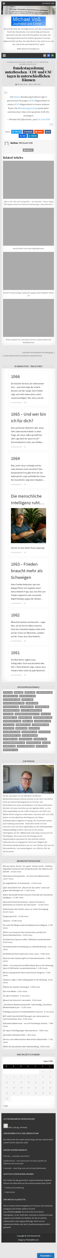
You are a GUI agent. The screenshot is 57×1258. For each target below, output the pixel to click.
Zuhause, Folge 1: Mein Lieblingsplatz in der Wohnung (25, 980)
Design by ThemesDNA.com (28, 1240)
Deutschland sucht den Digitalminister (28, 248)
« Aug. (5, 1105)
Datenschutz (27, 696)
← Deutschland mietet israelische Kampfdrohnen (21, 355)
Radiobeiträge (12, 735)
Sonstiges (25, 739)
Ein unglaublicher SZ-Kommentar (16, 883)
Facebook (28, 132)
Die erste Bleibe (9, 991)
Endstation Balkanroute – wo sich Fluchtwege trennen (25, 1023)
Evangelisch (11, 707)
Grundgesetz (33, 48)
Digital (27, 699)
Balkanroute (25, 833)
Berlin (11, 62)
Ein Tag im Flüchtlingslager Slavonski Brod (20, 1030)
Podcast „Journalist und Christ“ (16, 1156)
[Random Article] (48, 55)
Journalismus (42, 721)
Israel (27, 721)
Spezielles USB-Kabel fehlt (14, 1035)
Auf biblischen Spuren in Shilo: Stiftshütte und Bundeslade (26, 939)
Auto (8, 692)
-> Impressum (9, 1192)
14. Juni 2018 (44, 119)
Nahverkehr (29, 732)
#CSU (17, 104)
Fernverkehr (11, 710)
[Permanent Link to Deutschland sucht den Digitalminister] (28, 227)
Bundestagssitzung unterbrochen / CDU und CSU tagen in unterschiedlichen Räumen (28, 74)
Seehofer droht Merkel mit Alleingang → (39, 352)
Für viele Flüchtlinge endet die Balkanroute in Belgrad (25, 925)
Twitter (18, 132)
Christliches (44, 692)
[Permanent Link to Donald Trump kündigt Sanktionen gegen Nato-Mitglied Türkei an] (28, 271)
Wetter (41, 746)
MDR (10, 1127)
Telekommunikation (14, 743)
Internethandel (43, 717)
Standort (40, 739)
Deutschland (20, 62)
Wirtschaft (10, 750)
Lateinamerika (40, 725)
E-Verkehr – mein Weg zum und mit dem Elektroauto (24, 1168)
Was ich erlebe (25, 746)
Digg (24, 136)
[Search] (44, 55)
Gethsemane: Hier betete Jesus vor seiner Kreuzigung (25, 909)
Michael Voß (22, 84)
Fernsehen (41, 707)
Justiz (9, 725)
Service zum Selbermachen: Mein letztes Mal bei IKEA (25, 1039)
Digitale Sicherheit (14, 703)
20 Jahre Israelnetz (11, 996)
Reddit (40, 132)
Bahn (19, 692)
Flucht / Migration (40, 62)
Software (10, 739)
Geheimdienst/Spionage (27, 714)
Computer (10, 696)
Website (29, 150)
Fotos (8, 714)
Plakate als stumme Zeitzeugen (16, 987)
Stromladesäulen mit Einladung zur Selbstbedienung (24, 946)
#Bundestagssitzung (27, 108)
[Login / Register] (52, 55)
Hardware (10, 717)
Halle (45, 714)
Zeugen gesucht (10, 916)
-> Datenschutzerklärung (13, 1187)
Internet (25, 717)
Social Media (30, 735)
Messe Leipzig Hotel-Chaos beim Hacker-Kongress (24, 972)
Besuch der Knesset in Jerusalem (17, 1000)
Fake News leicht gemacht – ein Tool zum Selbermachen (26, 876)
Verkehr (9, 746)
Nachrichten (24, 64)
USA (46, 743)
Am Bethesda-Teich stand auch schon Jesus (21, 954)
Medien (21, 728)
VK (49, 132)
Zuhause (6, 920)
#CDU (31, 100)
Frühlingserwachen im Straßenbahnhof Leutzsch (23, 1012)
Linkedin (34, 136)
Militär (34, 728)
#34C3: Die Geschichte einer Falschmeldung (21, 1046)
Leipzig (9, 728)
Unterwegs (33, 743)
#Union (16, 96)
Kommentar (23, 725)
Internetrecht (12, 721)
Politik (33, 64)
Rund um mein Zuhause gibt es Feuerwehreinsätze (24, 958)
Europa (29, 62)
